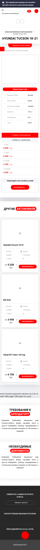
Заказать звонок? (18, 21)
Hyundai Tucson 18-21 (13, 245)
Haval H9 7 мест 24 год (14, 355)
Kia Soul (7, 300)
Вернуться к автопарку (21, 45)
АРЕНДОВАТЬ (19, 187)
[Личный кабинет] (22, 21)
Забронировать (28, 266)
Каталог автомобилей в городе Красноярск (18, 32)
